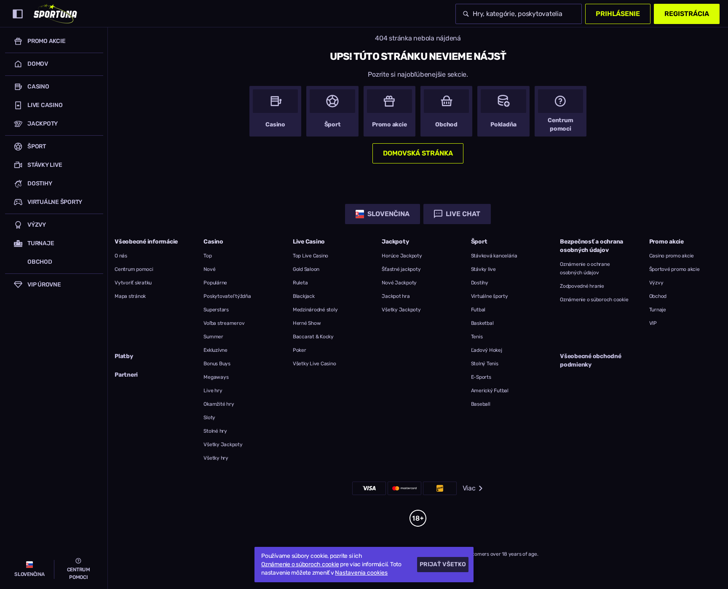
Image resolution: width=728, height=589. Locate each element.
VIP (653, 323)
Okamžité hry (218, 404)
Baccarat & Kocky (313, 337)
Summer (213, 337)
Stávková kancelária (494, 256)
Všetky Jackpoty (222, 444)
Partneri (126, 374)
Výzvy (656, 283)
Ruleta (300, 283)
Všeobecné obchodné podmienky (590, 360)
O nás (121, 256)
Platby (124, 356)
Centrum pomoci (134, 269)
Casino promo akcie (671, 256)
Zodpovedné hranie (582, 286)
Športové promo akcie (674, 269)
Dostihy (479, 283)
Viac (469, 488)
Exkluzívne (215, 350)
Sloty (209, 417)
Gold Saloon (306, 269)
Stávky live (483, 269)
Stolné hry (215, 431)
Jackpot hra (396, 296)
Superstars (216, 310)
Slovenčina (388, 214)
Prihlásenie (618, 14)
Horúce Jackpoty (402, 256)
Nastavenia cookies (361, 573)
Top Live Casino (310, 256)
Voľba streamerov (223, 323)
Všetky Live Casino (314, 364)
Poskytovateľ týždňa (227, 296)
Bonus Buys (216, 364)
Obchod (658, 296)
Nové (209, 269)
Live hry (212, 391)
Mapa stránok (130, 296)
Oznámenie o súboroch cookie (594, 300)
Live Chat (463, 214)
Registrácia (686, 14)
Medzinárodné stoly (315, 310)
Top (207, 256)
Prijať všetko (443, 564)
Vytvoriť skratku (133, 283)
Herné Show (307, 323)
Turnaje (657, 310)
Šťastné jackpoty (401, 269)
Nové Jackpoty (399, 283)
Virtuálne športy (489, 296)
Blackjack (304, 296)
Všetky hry (215, 458)
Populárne (215, 283)
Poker (299, 350)
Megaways (215, 377)
